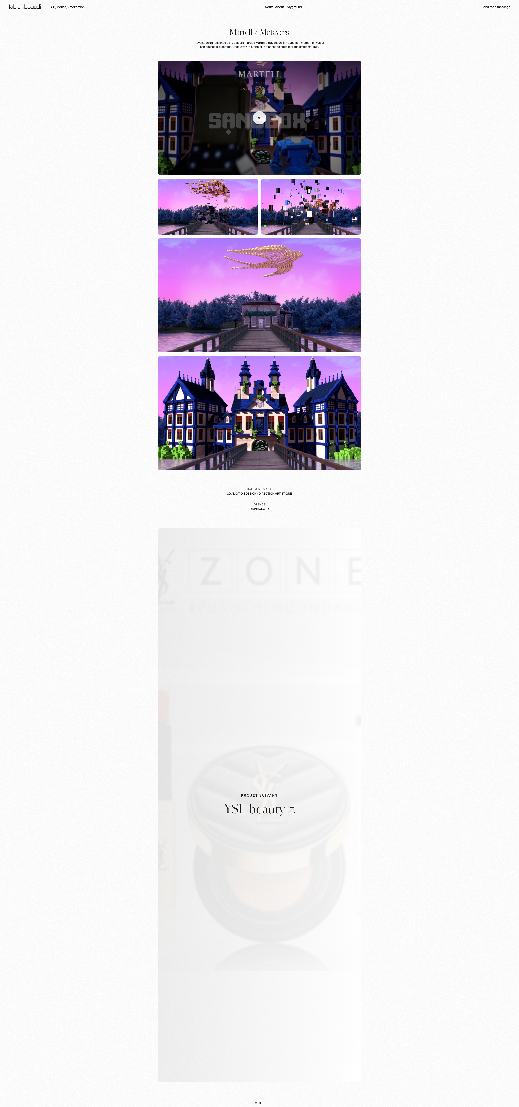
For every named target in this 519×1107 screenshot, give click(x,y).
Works (268, 7)
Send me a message (496, 7)
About (279, 7)
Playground (294, 7)
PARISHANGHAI (259, 509)
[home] (25, 7)
